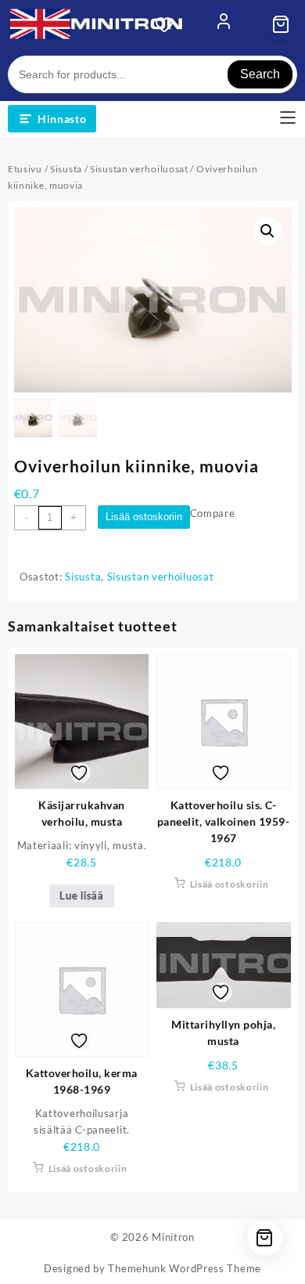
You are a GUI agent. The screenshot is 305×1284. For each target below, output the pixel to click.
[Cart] (280, 24)
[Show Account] (224, 24)
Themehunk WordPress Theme (184, 1268)
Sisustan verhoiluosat (139, 169)
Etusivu (25, 169)
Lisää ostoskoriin (144, 517)
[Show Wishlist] (169, 24)
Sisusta (66, 169)
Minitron (173, 1237)
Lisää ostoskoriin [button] (229, 884)
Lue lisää (81, 895)
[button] (267, 231)
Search (260, 74)
